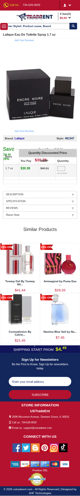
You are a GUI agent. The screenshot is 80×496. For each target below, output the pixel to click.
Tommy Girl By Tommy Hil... (20, 283)
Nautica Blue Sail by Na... (60, 331)
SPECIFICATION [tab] (15, 201)
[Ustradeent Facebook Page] (16, 447)
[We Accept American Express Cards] (15, 464)
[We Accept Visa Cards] (64, 464)
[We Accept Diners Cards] (35, 464)
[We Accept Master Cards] (54, 464)
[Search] (73, 26)
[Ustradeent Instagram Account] (54, 447)
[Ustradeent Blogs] (35, 447)
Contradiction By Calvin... (20, 333)
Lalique (19, 138)
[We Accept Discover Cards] (25, 464)
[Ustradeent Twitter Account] (26, 447)
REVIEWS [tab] (12, 208)
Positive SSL (40, 470)
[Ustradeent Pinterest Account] (44, 447)
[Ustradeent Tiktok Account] (63, 447)
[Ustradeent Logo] (36, 16)
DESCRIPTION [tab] (14, 194)
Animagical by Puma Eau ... (60, 283)
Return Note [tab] (12, 214)
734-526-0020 (31, 4)
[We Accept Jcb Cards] (45, 464)
